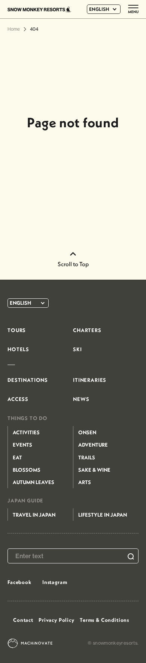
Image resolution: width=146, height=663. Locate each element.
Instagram (54, 582)
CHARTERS (87, 330)
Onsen (87, 432)
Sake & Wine (94, 469)
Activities (26, 432)
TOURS (16, 330)
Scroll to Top (73, 264)
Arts (84, 482)
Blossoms (26, 469)
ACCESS (17, 399)
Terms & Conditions (104, 620)
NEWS (81, 399)
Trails (86, 457)
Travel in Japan (34, 514)
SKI (77, 349)
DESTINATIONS (27, 380)
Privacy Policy (56, 620)
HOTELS (18, 349)
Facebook (19, 582)
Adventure (93, 444)
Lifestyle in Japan (102, 514)
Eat (17, 457)
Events (22, 444)
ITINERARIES (89, 380)
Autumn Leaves (33, 482)
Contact (23, 620)
